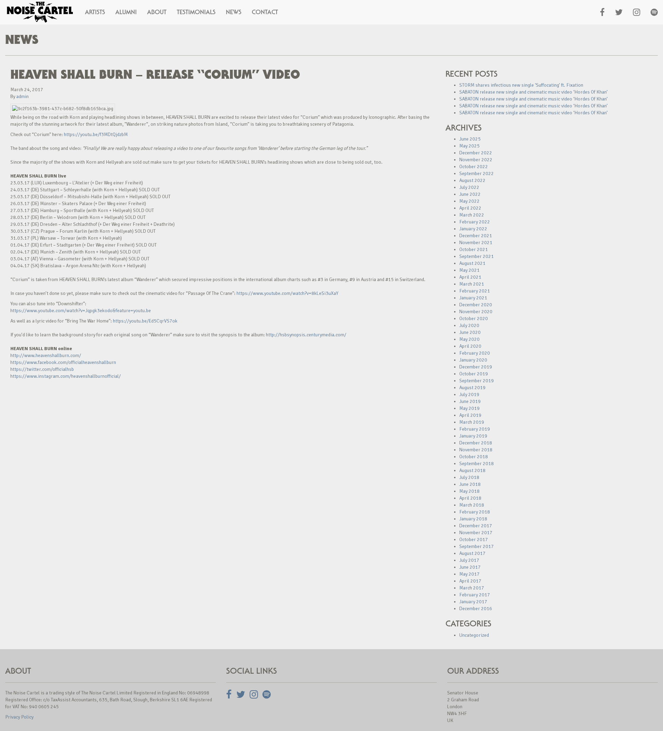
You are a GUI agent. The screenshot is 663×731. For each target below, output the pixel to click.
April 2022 (470, 208)
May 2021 (469, 270)
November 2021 (475, 243)
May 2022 (469, 201)
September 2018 (476, 464)
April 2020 (470, 346)
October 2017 (473, 539)
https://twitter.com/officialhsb (42, 369)
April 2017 (470, 581)
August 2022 (472, 180)
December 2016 (475, 609)
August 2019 (472, 388)
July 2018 (469, 477)
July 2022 (469, 187)
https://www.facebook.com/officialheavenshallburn (63, 362)
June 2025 (470, 139)
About (156, 12)
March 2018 (471, 505)
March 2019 (471, 422)
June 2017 (470, 567)
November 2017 (475, 533)
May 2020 (469, 339)
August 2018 (472, 470)
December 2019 (475, 367)
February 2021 (474, 291)
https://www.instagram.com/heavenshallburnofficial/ (65, 376)
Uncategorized (474, 635)
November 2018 (475, 450)
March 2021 (471, 284)
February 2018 (474, 512)
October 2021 (473, 249)
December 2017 (475, 526)
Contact (265, 12)
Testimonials (196, 12)
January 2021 (473, 298)
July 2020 (469, 325)
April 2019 (470, 415)
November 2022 (475, 160)
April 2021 (470, 277)
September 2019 (476, 381)
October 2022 (473, 167)
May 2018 (469, 491)
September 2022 (476, 173)
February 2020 (474, 353)
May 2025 (469, 146)
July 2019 (469, 394)
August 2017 (472, 553)
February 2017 (474, 595)
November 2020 (475, 312)
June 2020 (470, 332)
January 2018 (473, 519)
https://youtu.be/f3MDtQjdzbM (96, 134)
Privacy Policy (19, 717)
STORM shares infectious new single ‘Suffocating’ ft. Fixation (521, 85)
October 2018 (473, 457)
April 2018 (470, 498)
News (233, 12)
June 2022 (470, 194)
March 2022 (471, 215)
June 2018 (470, 484)
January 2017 (473, 602)
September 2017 (476, 546)
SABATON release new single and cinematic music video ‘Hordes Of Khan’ (533, 92)
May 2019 (469, 408)
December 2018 (475, 443)
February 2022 (474, 222)
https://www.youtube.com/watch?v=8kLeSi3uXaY (287, 293)
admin (22, 96)
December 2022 (475, 153)
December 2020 (475, 305)
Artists (95, 12)
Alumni (126, 12)
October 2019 (473, 374)
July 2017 (469, 560)
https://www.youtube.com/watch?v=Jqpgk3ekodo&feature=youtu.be (80, 311)
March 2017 (471, 588)
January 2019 (473, 436)
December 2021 (475, 236)
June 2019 (470, 401)
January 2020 (473, 360)
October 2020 (473, 318)
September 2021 (476, 256)
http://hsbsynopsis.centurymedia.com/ (306, 335)
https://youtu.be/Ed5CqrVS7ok (145, 321)
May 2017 (469, 574)
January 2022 (473, 229)
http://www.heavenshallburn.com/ (45, 355)
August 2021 (472, 263)
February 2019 (474, 429)
